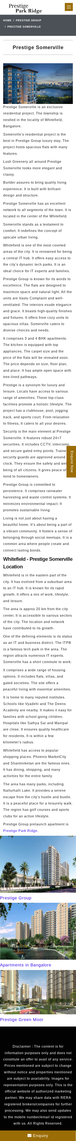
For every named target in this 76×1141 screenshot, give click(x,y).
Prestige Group (28, 20)
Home (7, 20)
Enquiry (40, 1135)
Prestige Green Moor (21, 1019)
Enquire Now (72, 462)
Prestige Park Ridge (20, 831)
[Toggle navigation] (69, 7)
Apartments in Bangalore (25, 965)
